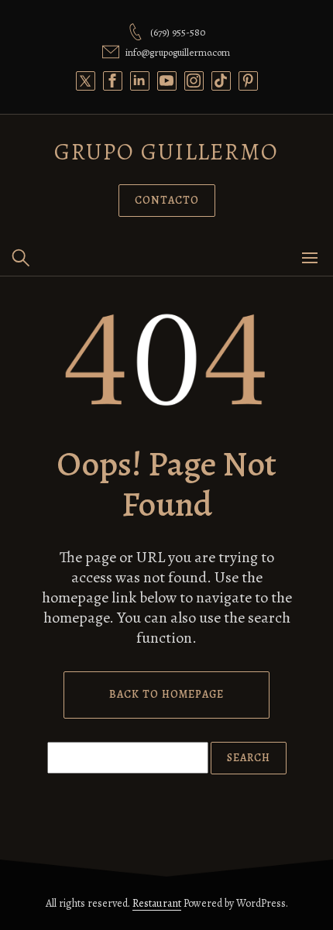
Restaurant (156, 903)
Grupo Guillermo (166, 151)
